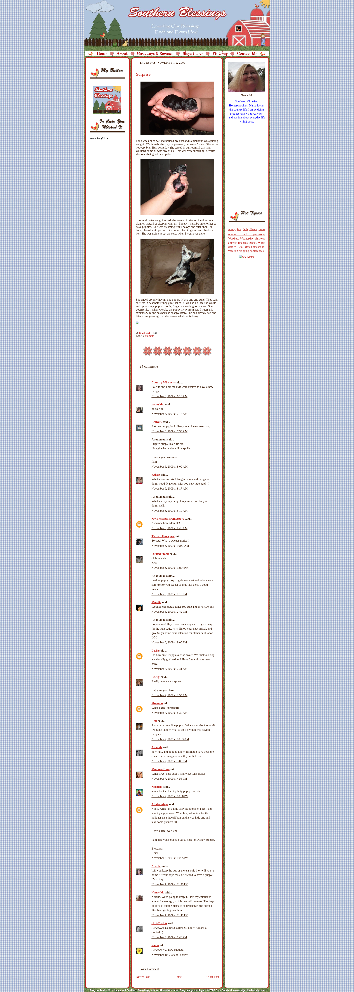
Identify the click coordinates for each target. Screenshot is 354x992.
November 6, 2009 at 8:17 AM (170, 488)
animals (149, 335)
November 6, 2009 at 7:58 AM (170, 431)
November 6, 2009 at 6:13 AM (170, 396)
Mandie (156, 602)
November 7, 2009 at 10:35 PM (170, 858)
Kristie (156, 474)
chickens (260, 238)
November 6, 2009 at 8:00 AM (170, 466)
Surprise (143, 74)
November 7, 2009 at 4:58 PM (169, 778)
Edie (154, 720)
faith (245, 229)
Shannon (157, 703)
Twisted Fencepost (163, 536)
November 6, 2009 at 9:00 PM (169, 642)
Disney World (257, 242)
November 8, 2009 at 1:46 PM (169, 937)
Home (178, 976)
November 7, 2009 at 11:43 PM (170, 915)
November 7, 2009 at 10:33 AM (170, 739)
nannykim (158, 404)
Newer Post (143, 976)
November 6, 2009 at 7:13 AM (170, 413)
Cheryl (156, 676)
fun (239, 229)
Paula (155, 945)
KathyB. (157, 421)
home (262, 229)
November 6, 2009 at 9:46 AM (170, 528)
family (232, 229)
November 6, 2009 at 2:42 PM (169, 611)
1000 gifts (243, 246)
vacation (233, 250)
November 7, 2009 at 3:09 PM (169, 761)
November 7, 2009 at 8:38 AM (170, 712)
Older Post (212, 976)
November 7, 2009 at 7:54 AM (170, 695)
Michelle (157, 786)
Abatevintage (160, 804)
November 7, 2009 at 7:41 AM (170, 668)
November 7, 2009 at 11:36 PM (170, 884)
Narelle (156, 866)
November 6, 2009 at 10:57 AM (170, 545)
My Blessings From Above (168, 518)
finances (243, 242)
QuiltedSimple (160, 553)
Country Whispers (163, 382)
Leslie (155, 650)
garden (232, 246)
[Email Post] (154, 332)
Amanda (157, 747)
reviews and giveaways (246, 234)
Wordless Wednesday (241, 238)
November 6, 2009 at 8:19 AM (170, 510)
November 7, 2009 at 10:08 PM (170, 796)
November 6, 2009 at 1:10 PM (169, 594)
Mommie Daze (161, 769)
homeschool (258, 246)
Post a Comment (149, 969)
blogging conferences (251, 250)
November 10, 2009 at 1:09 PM (170, 954)
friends (253, 229)
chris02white (159, 923)
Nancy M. (158, 892)
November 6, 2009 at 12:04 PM (170, 567)
